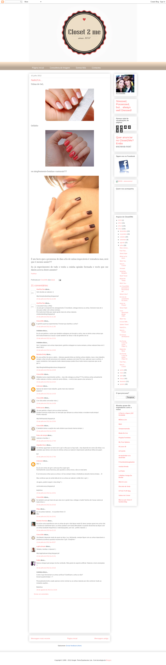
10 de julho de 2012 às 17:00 (46, 441)
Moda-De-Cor (123, 433)
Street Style (123, 253)
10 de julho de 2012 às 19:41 (46, 493)
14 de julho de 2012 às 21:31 (46, 556)
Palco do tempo (41, 435)
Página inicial (38, 68)
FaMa (38, 560)
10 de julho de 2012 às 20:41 (46, 516)
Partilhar (34, 274)
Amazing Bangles (123, 272)
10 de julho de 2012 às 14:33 (46, 394)
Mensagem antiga (101, 638)
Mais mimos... (124, 248)
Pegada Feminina (125, 438)
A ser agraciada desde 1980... (124, 313)
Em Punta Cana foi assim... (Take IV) (123, 356)
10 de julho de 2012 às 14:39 (46, 403)
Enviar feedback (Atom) (74, 646)
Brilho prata (40, 408)
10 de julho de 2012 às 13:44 (46, 370)
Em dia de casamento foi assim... (124, 298)
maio (122, 373)
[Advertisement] (69, 616)
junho (122, 370)
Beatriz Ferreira (41, 521)
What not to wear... (123, 257)
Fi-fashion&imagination (127, 462)
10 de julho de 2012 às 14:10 (46, 382)
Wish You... (123, 283)
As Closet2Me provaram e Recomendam (124, 288)
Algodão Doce (41, 445)
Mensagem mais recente (40, 638)
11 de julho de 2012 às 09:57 (46, 542)
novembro (123, 234)
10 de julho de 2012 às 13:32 (46, 350)
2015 (120, 220)
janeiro (122, 384)
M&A (120, 424)
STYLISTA (122, 451)
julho (122, 245)
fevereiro (123, 381)
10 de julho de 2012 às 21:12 (46, 530)
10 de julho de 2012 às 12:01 (46, 338)
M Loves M (122, 447)
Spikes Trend (124, 324)
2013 (120, 226)
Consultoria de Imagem (60, 68)
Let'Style (122, 471)
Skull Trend (123, 276)
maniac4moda (123, 466)
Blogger (108, 660)
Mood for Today (123, 279)
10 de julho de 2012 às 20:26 (46, 505)
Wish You (123, 261)
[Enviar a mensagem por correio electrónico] (59, 280)
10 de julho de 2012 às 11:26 (46, 317)
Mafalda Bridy (41, 354)
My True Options (124, 442)
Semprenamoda (124, 429)
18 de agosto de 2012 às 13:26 (46, 590)
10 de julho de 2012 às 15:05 (46, 431)
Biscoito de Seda (124, 486)
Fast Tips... (123, 251)
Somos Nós (81, 68)
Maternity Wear (123, 350)
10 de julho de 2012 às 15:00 (46, 421)
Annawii (122, 268)
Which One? (124, 294)
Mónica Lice (123, 420)
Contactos (96, 68)
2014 (120, 223)
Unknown (39, 386)
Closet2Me (44, 280)
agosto (122, 242)
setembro (123, 240)
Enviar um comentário (41, 594)
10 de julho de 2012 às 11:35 (46, 326)
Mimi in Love (123, 482)
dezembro (123, 231)
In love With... (124, 322)
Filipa (38, 509)
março (122, 378)
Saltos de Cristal (124, 495)
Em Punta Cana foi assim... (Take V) (123, 343)
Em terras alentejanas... (124, 336)
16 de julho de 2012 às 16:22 (46, 568)
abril (121, 376)
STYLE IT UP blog (125, 491)
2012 (120, 229)
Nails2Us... (123, 327)
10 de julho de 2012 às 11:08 (46, 299)
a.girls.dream (41, 546)
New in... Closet (123, 264)
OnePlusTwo (40, 289)
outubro (122, 237)
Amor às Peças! (123, 304)
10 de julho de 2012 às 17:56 (46, 457)
